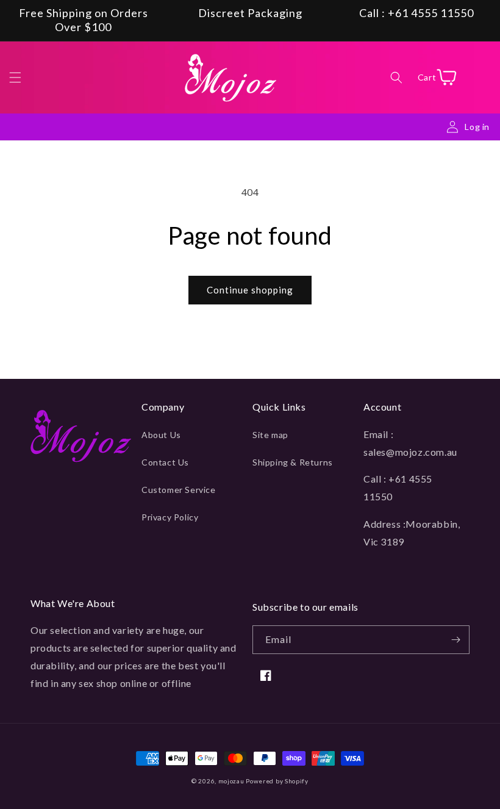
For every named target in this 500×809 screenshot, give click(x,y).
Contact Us (165, 462)
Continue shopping (250, 289)
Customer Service (178, 489)
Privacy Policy (169, 517)
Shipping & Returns (292, 462)
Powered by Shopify (277, 781)
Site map (270, 435)
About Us (161, 435)
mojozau (231, 781)
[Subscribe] (455, 639)
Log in (477, 126)
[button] (15, 77)
